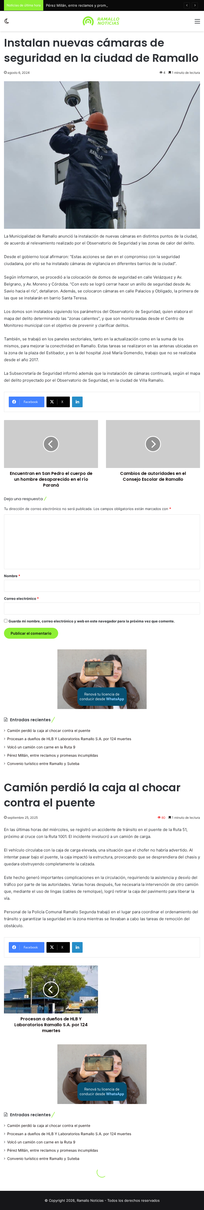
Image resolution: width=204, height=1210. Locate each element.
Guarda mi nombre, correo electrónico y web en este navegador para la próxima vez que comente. (91, 621)
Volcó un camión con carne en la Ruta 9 (41, 747)
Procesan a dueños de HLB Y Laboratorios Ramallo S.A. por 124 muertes (69, 739)
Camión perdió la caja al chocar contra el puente (48, 730)
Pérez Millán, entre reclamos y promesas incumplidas (90, 5)
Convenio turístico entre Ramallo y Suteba (43, 763)
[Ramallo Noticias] (102, 21)
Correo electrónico (21, 598)
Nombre (12, 576)
